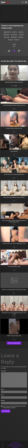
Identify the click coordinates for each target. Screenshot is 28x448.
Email (2, 395)
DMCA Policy (15, 447)
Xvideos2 (21, 37)
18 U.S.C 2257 (15, 442)
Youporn (17, 39)
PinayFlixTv (7, 34)
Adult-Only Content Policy (15, 444)
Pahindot (21, 32)
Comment (3, 371)
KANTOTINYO (8, 32)
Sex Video (7, 37)
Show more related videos (14, 343)
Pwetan (22, 34)
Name (2, 389)
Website (3, 400)
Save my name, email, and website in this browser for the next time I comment (14, 407)
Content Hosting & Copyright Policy (15, 445)
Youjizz (11, 39)
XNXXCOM (14, 37)
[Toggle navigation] (26, 2)
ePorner (15, 32)
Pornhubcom (15, 34)
